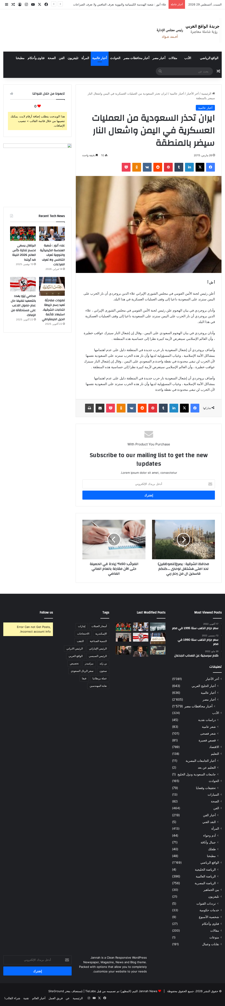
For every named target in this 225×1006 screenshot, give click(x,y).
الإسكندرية (101, 633)
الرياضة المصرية (205, 883)
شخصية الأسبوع (209, 917)
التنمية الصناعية (98, 641)
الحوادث (115, 58)
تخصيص (74, 663)
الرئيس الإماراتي (98, 648)
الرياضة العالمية (206, 876)
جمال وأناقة (208, 842)
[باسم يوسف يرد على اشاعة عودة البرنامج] (140, 651)
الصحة (52, 58)
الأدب (187, 58)
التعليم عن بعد (207, 767)
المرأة (85, 58)
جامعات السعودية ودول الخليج (197, 774)
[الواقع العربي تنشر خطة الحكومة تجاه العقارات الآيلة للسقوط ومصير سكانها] (123, 650)
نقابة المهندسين (98, 685)
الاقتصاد (214, 747)
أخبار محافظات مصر (136, 58)
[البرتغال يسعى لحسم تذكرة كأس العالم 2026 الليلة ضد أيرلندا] (23, 233)
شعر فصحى (208, 733)
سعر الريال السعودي (82, 670)
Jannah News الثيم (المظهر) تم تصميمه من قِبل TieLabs (121, 991)
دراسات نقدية (207, 720)
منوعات (214, 937)
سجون (103, 670)
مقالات (173, 58)
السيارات (213, 794)
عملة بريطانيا (100, 678)
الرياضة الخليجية (205, 869)
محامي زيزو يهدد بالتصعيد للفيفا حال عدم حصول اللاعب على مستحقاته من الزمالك (23, 305)
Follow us (46, 612)
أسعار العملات (99, 626)
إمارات (81, 626)
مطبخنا (20, 58)
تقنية (26, 998)
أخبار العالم (38, 998)
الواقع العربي (76, 656)
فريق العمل (56, 998)
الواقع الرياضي (209, 58)
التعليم (215, 753)
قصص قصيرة (207, 740)
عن (68, 998)
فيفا (84, 678)
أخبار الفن (209, 815)
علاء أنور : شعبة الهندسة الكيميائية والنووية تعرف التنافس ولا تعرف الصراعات (52, 255)
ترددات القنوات (206, 903)
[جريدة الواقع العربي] (187, 30)
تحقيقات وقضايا (206, 788)
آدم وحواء (209, 835)
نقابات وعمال (210, 944)
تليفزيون (73, 58)
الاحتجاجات (83, 633)
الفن (62, 58)
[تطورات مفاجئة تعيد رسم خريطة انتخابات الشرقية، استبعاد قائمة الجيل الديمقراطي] (52, 286)
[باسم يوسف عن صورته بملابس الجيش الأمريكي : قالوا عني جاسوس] (157, 650)
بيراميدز (89, 663)
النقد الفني (209, 822)
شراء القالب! (12, 998)
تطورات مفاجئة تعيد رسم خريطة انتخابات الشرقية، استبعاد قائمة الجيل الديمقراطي (53, 310)
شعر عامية (209, 726)
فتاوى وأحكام (36, 58)
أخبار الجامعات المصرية (201, 760)
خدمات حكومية (209, 910)
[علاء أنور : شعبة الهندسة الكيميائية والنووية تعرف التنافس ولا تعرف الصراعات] (52, 233)
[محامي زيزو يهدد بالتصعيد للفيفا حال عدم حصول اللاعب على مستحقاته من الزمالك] (23, 284)
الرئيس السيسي (98, 656)
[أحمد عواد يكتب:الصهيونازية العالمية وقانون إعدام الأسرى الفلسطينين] (157, 626)
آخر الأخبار (193, 93)
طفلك (212, 849)
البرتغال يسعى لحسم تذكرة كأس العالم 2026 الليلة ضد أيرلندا (128, 4)
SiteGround (56, 991)
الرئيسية (206, 93)
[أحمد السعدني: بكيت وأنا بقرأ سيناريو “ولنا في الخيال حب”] (123, 637)
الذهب (80, 641)
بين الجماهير (211, 889)
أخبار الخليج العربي (204, 686)
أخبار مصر (158, 58)
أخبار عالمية (99, 58)
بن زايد (103, 663)
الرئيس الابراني (74, 648)
